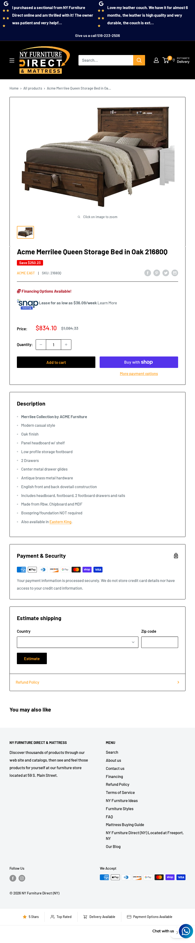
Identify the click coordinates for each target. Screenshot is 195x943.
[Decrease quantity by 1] (41, 345)
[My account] (156, 60)
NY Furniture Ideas (122, 800)
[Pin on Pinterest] (156, 272)
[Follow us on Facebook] (13, 878)
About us (113, 760)
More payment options (139, 373)
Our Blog (113, 846)
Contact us (115, 768)
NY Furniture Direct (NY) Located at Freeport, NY (145, 835)
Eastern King (60, 521)
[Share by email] (174, 272)
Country (23, 631)
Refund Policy (27, 682)
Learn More (107, 302)
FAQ (109, 816)
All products (32, 88)
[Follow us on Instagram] (22, 878)
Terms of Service (120, 792)
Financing (114, 776)
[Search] (139, 60)
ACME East (26, 273)
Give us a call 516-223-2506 (97, 35)
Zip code (148, 631)
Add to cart (56, 362)
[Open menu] (12, 60)
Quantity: (25, 344)
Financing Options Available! (46, 291)
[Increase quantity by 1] (66, 345)
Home (14, 88)
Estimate (32, 658)
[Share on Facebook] (147, 272)
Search (112, 752)
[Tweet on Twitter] (165, 272)
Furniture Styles (119, 808)
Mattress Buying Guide (125, 824)
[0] (166, 60)
